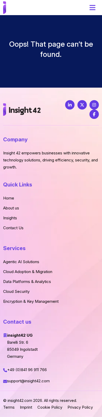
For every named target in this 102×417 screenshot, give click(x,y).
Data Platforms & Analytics (27, 281)
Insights (10, 217)
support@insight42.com (29, 380)
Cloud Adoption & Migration (27, 271)
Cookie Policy (49, 407)
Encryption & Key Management (31, 301)
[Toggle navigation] (92, 7)
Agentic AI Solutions (21, 261)
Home (8, 198)
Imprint (26, 407)
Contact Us (13, 227)
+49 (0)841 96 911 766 (27, 369)
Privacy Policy (80, 407)
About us (11, 208)
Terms (9, 407)
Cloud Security (16, 291)
